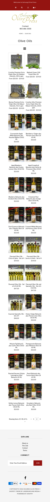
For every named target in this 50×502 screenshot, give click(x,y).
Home (21, 33)
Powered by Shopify (25, 493)
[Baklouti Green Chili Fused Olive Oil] (33, 61)
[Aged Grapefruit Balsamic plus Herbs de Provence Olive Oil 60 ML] (33, 154)
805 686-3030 (25, 28)
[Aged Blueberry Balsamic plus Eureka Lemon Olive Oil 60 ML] (16, 154)
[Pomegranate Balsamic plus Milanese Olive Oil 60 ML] (33, 332)
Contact (25, 26)
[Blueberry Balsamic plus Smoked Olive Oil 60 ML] (16, 185)
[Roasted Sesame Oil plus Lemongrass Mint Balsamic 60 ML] (16, 362)
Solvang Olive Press (31, 489)
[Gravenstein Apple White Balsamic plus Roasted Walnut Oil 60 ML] (16, 122)
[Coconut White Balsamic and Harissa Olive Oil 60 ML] (33, 215)
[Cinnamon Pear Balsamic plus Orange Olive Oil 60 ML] (33, 185)
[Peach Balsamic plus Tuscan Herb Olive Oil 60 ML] (33, 362)
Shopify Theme (15, 491)
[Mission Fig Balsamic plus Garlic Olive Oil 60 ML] (16, 332)
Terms (25, 450)
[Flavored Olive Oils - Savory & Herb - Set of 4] (33, 245)
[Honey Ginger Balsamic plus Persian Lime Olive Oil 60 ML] (33, 302)
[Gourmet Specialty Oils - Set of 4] (16, 302)
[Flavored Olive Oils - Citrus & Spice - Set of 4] (16, 245)
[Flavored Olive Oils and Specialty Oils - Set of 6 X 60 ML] (33, 273)
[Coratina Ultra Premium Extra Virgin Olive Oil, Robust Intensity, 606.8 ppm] (33, 90)
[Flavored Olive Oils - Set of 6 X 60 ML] (16, 273)
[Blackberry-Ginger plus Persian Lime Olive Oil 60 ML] (33, 122)
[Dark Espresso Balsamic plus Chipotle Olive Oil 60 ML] (16, 215)
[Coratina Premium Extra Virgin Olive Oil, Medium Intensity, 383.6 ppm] (16, 61)
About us (25, 443)
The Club (25, 446)
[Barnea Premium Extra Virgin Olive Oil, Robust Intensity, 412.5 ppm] (16, 90)
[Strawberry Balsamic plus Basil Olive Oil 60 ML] (33, 392)
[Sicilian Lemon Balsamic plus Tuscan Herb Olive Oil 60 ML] (16, 392)
